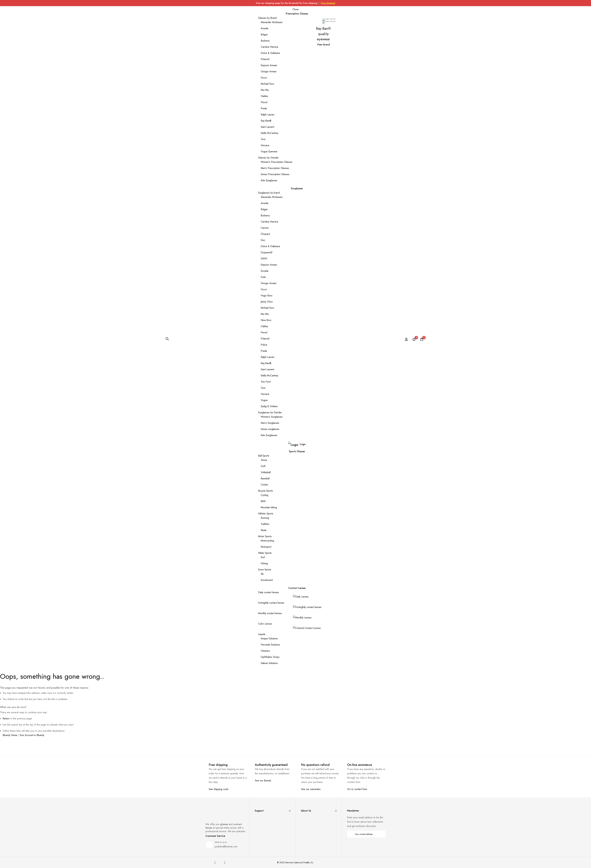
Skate (263, 530)
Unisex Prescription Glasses (275, 174)
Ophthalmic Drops (270, 657)
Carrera (265, 228)
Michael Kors (267, 84)
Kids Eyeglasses (269, 180)
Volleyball (266, 472)
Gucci (264, 77)
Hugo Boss (266, 295)
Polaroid (265, 59)
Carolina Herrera (269, 47)
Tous (263, 139)
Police (264, 345)
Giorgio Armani (268, 71)
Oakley (264, 96)
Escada (264, 271)
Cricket (264, 484)
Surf (263, 557)
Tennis (264, 460)
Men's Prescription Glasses (275, 168)
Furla (263, 277)
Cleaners (265, 651)
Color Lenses (265, 623)
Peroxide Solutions (270, 644)
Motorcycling (267, 540)
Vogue (264, 400)
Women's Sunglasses (272, 417)
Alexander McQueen (272, 22)
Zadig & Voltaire (269, 406)
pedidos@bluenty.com (226, 846)
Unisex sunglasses (270, 429)
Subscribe (381, 834)
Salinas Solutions (269, 663)
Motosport (266, 547)
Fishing (264, 563)
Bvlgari (264, 34)
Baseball (265, 478)
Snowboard (267, 580)
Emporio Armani (269, 65)
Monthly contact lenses (270, 613)
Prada (264, 108)
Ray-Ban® (266, 120)
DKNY (264, 258)
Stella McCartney (269, 133)
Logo (303, 444)
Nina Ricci (266, 320)
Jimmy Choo (267, 301)
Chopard (265, 234)
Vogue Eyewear (269, 151)
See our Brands (263, 780)
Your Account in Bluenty (32, 735)
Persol (264, 102)
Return (6, 718)
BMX (263, 501)
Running (265, 518)
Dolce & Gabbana (270, 53)
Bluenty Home (10, 735)
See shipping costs (218, 789)
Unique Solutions (269, 638)
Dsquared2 (266, 252)
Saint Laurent (267, 127)
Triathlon (265, 524)
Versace (265, 145)
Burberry (265, 40)
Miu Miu (265, 90)
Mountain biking (269, 507)
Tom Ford (265, 381)
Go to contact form (357, 789)
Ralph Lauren (267, 114)
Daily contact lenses (268, 592)
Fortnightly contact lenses (271, 603)
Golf (263, 466)
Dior (263, 240)
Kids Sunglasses (269, 435)
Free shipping (328, 3)
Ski (262, 574)
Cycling (264, 495)
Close (296, 9)
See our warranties (311, 789)
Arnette (264, 28)
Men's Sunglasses (270, 423)
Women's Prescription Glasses (276, 162)
